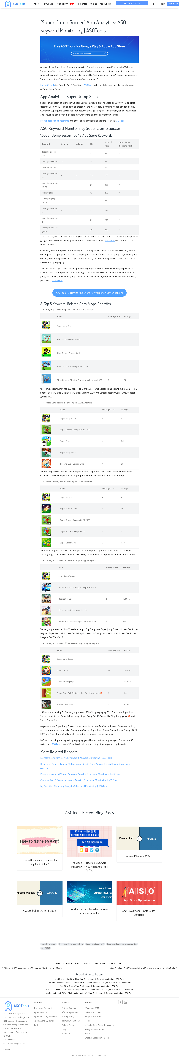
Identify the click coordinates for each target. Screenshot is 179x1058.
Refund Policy (68, 1025)
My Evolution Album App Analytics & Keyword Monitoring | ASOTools (74, 786)
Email (95, 963)
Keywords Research (43, 1008)
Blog (64, 1029)
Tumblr (87, 963)
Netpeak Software (93, 1016)
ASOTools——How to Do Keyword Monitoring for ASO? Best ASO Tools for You (89, 866)
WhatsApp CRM (92, 1008)
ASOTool (119, 120)
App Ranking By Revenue (45, 1016)
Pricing (93, 4)
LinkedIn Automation (94, 1012)
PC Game (82, 4)
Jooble (87, 1020)
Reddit (78, 963)
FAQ (36, 1025)
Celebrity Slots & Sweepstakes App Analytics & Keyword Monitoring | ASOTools (79, 780)
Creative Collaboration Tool (97, 1037)
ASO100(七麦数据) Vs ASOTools (39, 910)
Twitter (69, 963)
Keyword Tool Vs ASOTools (139, 856)
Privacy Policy (68, 1016)
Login (162, 4)
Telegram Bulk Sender (95, 1029)
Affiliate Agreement (70, 1012)
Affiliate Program (69, 1008)
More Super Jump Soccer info (54, 120)
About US (66, 1033)
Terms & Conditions (71, 1020)
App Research (40, 1012)
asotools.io (57, 280)
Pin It (121, 963)
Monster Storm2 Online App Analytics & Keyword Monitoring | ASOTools (76, 757)
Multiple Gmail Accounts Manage (99, 1025)
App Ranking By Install (44, 1020)
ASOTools (89, 85)
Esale (87, 1033)
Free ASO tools (47, 85)
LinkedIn (112, 963)
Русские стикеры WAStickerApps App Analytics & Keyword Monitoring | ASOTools (80, 774)
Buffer (103, 963)
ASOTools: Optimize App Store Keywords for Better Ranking (89, 292)
